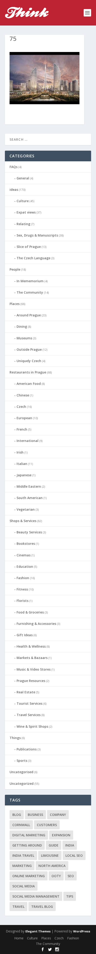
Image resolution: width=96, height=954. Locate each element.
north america (51, 865)
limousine (50, 855)
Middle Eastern (29, 486)
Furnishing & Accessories (36, 623)
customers (47, 825)
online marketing (28, 876)
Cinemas (24, 555)
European (24, 418)
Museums (24, 338)
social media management (35, 896)
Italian (22, 463)
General (23, 178)
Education (25, 566)
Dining (22, 326)
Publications (27, 749)
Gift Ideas (25, 635)
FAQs (13, 167)
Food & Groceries (30, 612)
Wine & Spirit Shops (32, 726)
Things (15, 738)
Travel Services (29, 715)
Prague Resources (31, 680)
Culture (23, 201)
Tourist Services (29, 703)
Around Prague (29, 315)
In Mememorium (30, 281)
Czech (21, 406)
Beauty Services (29, 532)
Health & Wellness (31, 646)
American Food (29, 383)
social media (23, 886)
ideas (14, 189)
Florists (22, 600)
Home (19, 938)
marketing (22, 865)
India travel (23, 855)
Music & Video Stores (34, 669)
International (27, 440)
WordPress (81, 931)
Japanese (24, 475)
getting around (27, 845)
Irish (20, 452)
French (22, 429)
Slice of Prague (29, 246)
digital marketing (28, 835)
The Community (30, 292)
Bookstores (26, 543)
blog (16, 814)
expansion (61, 835)
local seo (74, 855)
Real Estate (26, 692)
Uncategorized (22, 783)
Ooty (56, 876)
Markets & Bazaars (32, 657)
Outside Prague (29, 349)
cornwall (21, 825)
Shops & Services (23, 521)
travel (18, 906)
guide (53, 845)
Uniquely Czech (29, 361)
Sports (22, 760)
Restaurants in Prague (28, 372)
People (15, 269)
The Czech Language (33, 258)
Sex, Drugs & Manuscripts (37, 235)
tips (69, 896)
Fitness (22, 589)
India (69, 845)
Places (15, 304)
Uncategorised (21, 772)
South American (30, 498)
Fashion (23, 578)
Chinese (23, 395)
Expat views (26, 212)
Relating (23, 224)
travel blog (42, 906)
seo (71, 876)
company (58, 814)
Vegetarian (26, 509)
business (35, 814)
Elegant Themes (38, 931)
